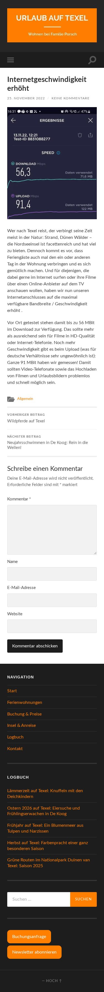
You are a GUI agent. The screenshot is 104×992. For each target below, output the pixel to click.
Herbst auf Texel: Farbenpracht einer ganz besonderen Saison (47, 846)
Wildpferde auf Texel (26, 418)
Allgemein (25, 399)
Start (12, 691)
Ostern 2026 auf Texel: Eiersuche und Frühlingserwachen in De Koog (43, 811)
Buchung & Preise (24, 714)
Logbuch (15, 737)
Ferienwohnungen (24, 702)
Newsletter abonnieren (34, 952)
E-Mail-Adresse (21, 588)
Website (14, 614)
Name (12, 562)
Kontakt (15, 748)
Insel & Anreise (21, 725)
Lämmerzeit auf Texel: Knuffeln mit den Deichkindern (45, 794)
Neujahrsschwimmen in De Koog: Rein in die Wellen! (47, 442)
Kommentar (19, 499)
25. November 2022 (26, 98)
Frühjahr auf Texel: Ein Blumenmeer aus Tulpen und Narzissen (45, 828)
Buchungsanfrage (29, 936)
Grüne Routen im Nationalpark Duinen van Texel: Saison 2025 (48, 863)
